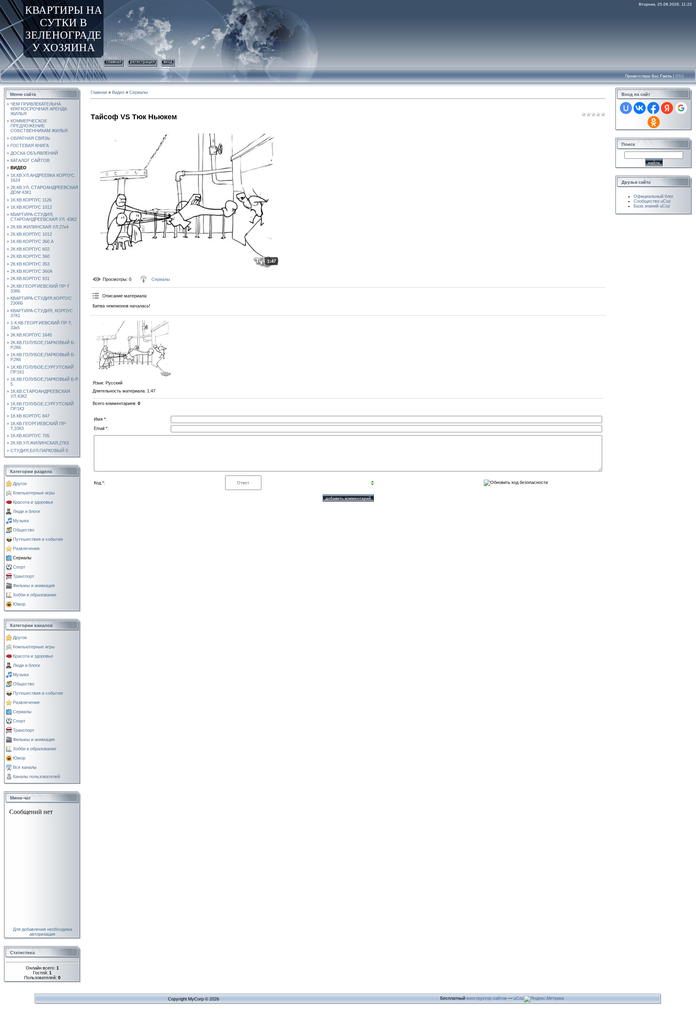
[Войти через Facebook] (653, 108)
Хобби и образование (34, 594)
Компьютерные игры (34, 492)
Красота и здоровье (33, 502)
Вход (168, 61)
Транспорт (23, 576)
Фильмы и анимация (34, 585)
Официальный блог (653, 196)
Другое (20, 483)
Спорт (19, 567)
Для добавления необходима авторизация (42, 931)
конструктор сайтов (486, 998)
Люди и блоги (26, 511)
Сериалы (22, 557)
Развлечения (26, 548)
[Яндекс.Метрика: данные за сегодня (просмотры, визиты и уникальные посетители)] (544, 999)
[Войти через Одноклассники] (654, 122)
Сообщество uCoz (652, 201)
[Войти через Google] (681, 108)
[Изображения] (133, 348)
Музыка (21, 520)
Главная (113, 61)
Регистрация (142, 61)
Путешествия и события (38, 539)
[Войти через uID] (626, 108)
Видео (118, 92)
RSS (679, 76)
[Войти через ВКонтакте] (640, 108)
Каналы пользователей (36, 776)
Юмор (19, 604)
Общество (23, 529)
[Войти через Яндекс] (667, 108)
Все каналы (25, 767)
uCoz (519, 998)
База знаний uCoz (652, 205)
